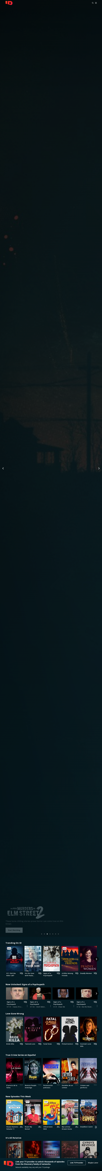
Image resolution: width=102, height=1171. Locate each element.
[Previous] (3, 468)
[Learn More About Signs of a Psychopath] (27, 1006)
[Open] (95, 3)
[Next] (98, 468)
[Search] (91, 3)
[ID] (10, 3)
